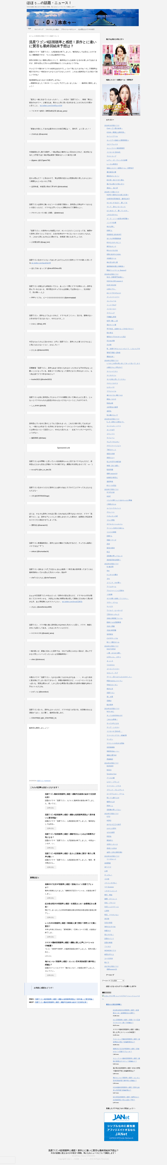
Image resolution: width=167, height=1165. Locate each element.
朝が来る (110, 333)
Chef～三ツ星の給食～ (115, 128)
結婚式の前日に (112, 477)
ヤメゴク (110, 606)
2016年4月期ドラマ (111, 274)
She (108, 571)
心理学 (106, 911)
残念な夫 (110, 689)
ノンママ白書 (111, 222)
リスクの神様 (111, 532)
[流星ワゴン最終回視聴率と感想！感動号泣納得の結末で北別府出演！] (36, 806)
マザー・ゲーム (112, 602)
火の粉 (109, 345)
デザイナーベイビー (114, 446)
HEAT (109, 496)
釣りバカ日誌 (111, 485)
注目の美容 (108, 923)
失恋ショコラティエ (111, 907)
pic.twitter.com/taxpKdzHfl (41, 263)
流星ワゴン (40, 781)
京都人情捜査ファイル (115, 618)
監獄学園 (110, 469)
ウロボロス (111, 665)
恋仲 (108, 544)
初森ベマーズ (111, 540)
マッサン (110, 739)
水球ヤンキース (112, 844)
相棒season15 (112, 969)
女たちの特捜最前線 (114, 238)
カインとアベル (112, 136)
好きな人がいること (114, 242)
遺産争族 (110, 481)
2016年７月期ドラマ (111, 192)
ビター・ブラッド (113, 782)
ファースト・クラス (114, 786)
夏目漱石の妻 (111, 172)
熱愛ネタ (107, 931)
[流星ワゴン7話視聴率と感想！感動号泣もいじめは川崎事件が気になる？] (36, 846)
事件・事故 (108, 895)
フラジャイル (111, 391)
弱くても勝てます (113, 798)
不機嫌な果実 (111, 317)
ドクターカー (111, 309)
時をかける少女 (112, 250)
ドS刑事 (109, 594)
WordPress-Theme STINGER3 (83, 1156)
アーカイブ (106, 980)
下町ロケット (111, 450)
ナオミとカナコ (112, 383)
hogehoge (47, 781)
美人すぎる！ (109, 934)
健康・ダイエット (110, 899)
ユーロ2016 (108, 958)
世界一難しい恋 (112, 321)
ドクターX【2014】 (114, 731)
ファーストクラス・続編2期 (117, 735)
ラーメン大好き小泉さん (115, 528)
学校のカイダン (112, 685)
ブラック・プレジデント (115, 790)
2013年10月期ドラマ (111, 856)
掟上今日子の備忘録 (114, 462)
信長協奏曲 (111, 747)
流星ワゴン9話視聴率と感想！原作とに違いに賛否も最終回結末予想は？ (83, 1150)
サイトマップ (39, 29)
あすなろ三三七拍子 (114, 824)
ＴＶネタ (107, 946)
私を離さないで (112, 415)
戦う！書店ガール (113, 642)
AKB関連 (107, 863)
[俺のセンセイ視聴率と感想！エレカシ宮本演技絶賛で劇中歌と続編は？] (36, 971)
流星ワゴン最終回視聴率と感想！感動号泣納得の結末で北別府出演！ (61, 1002)
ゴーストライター (113, 669)
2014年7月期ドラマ (111, 814)
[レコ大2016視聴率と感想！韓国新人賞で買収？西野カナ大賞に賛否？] (36, 933)
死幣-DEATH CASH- (114, 254)
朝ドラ (106, 962)
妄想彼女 (110, 634)
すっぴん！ (108, 875)
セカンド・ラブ (112, 673)
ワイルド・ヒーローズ (115, 610)
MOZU (109, 770)
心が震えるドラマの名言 (86, 29)
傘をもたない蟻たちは (115, 395)
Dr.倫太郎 (110, 567)
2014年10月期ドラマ (111, 709)
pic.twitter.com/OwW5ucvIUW (51, 106)
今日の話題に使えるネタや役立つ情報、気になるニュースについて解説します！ (83, 1153)
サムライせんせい (113, 442)
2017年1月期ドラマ (111, 966)
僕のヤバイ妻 (111, 325)
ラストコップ (111, 156)
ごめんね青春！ (112, 719)
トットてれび (111, 305)
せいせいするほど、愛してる (117, 203)
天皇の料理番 (111, 630)
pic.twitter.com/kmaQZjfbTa (72, 602)
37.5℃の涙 (111, 492)
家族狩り (110, 840)
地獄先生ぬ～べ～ (113, 751)
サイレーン (111, 438)
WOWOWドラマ (110, 950)
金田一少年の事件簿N (114, 852)
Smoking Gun (111, 774)
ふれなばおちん (112, 215)
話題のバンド (109, 938)
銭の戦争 (110, 705)
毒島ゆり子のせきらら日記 (116, 337)
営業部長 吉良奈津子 (114, 234)
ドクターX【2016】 (114, 152)
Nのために (110, 711)
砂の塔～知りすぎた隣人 (115, 180)
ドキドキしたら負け (52, 29)
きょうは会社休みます (115, 715)
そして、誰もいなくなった (116, 207)
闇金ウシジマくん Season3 (116, 270)
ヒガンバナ (111, 387)
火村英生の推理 (112, 407)
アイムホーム (111, 586)
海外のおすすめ (110, 927)
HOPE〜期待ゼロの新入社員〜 (118, 195)
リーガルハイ (111, 859)
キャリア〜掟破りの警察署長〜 (118, 140)
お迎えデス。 (111, 289)
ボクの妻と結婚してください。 (118, 598)
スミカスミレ (111, 375)
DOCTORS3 (111, 649)
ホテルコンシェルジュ (115, 524)
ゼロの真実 (111, 832)
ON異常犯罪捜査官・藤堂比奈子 (118, 199)
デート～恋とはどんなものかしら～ (119, 677)
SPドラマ (107, 867)
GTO (108, 816)
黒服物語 (110, 759)
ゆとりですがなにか (114, 293)
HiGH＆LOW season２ (115, 281)
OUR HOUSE (111, 285)
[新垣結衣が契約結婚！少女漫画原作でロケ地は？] (121, 59)
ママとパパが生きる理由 (115, 743)
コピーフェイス (112, 144)
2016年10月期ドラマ (111, 125)
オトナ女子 (111, 430)
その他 (106, 879)
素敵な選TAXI (111, 755)
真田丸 (109, 411)
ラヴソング (111, 313)
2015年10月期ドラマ (111, 419)
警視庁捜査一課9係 (113, 353)
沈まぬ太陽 (111, 341)
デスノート (111, 512)
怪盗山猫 (110, 403)
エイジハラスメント (114, 508)
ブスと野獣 (111, 520)
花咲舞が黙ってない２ (115, 556)
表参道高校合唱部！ (114, 560)
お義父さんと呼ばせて (115, 367)
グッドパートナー (113, 297)
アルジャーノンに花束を (115, 590)
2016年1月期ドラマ (111, 360)
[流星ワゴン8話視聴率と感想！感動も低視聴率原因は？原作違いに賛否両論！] (36, 827)
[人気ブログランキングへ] (106, 992)
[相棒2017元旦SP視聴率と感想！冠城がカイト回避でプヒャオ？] (36, 894)
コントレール (111, 301)
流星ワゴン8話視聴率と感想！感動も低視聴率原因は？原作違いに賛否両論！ (64, 999)
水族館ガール (111, 258)
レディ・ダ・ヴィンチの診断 (117, 160)
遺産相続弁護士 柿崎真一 (116, 266)
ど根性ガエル (111, 504)
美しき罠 (110, 697)
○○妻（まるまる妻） (114, 653)
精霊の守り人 (109, 954)
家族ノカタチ (111, 399)
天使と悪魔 (111, 626)
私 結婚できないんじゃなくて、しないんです (123, 349)
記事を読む (50, 808)
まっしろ (110, 661)
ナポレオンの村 (112, 516)
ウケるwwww (109, 887)
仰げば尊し (111, 226)
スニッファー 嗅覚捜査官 (116, 148)
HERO (109, 820)
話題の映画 (108, 942)
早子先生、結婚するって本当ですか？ (120, 329)
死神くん (110, 806)
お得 (106, 871)
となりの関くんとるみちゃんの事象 (119, 500)
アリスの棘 (111, 778)
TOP (29, 29)
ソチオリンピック (110, 891)
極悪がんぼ (111, 802)
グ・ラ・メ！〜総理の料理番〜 (118, 219)
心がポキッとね (112, 638)
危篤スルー (111, 458)
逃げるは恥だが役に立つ (115, 184)
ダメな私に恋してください (116, 379)
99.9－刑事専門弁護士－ (115, 277)
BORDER (110, 766)
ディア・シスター (113, 727)
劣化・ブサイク (110, 903)
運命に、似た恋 (112, 188)
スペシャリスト (112, 371)
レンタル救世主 (112, 164)
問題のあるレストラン (115, 681)
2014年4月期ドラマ (111, 763)
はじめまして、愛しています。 (118, 211)
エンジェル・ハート (114, 426)
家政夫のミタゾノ (113, 176)
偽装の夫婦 (111, 454)
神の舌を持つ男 (112, 262)
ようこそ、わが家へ (114, 582)
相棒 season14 (112, 473)
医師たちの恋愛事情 (114, 622)
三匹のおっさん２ (113, 614)
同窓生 (109, 836)
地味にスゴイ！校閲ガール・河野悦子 (120, 168)
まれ (108, 578)
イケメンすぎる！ (110, 883)
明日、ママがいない (111, 915)
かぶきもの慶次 (112, 575)
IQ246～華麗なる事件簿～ (116, 132)
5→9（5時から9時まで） (116, 422)
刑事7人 (109, 230)
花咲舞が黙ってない (114, 810)
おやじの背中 (111, 828)
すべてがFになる (113, 723)
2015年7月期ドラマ (111, 489)
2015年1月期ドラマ (111, 646)
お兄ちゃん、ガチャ (114, 657)
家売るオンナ (111, 246)
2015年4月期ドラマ (111, 564)
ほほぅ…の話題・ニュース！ (49, 3)
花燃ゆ (109, 701)
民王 (108, 552)
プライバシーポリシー (68, 29)
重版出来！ (111, 356)
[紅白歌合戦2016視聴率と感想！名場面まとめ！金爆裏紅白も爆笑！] (36, 914)
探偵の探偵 (111, 548)
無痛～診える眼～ (113, 465)
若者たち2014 (112, 848)
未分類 (106, 919)
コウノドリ (111, 434)
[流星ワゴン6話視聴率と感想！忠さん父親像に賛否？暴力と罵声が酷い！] (36, 866)
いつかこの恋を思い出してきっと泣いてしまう (123, 363)
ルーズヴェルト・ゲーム (115, 794)
